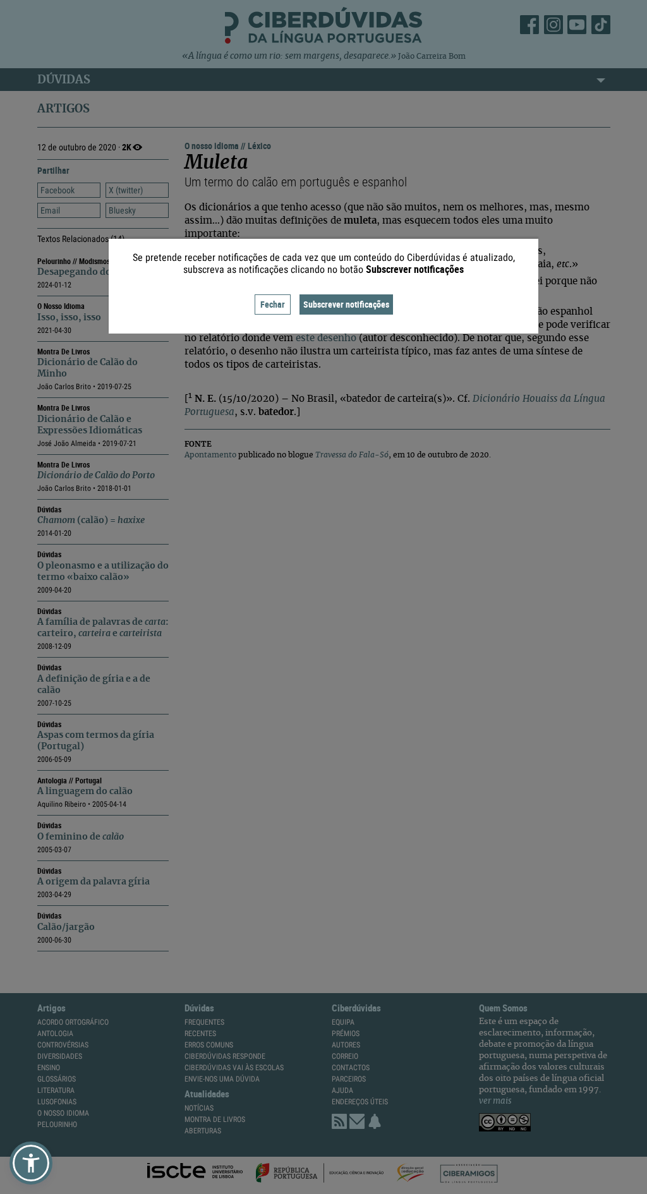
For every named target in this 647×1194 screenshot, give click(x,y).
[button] (31, 1163)
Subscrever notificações (346, 304)
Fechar (272, 304)
